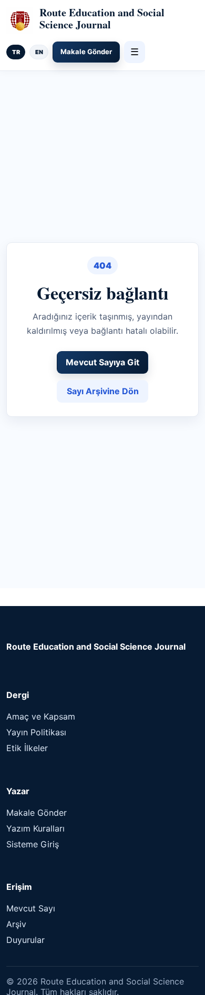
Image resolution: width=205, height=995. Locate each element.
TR (16, 52)
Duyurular (25, 940)
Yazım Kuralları (35, 828)
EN (39, 52)
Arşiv (16, 924)
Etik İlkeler (27, 748)
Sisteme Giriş (32, 844)
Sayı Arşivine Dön (103, 391)
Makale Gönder (86, 51)
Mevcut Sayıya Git (102, 362)
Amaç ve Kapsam (40, 716)
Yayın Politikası (36, 732)
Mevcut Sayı (30, 908)
